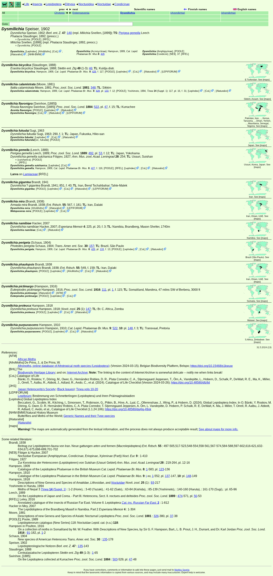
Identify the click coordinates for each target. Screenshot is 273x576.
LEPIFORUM (169, 71)
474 (180, 496)
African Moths (27, 359)
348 (93, 87)
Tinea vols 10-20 (87, 389)
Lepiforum (24, 395)
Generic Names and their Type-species (89, 415)
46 (90, 68)
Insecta (37, 4)
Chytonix (59, 12)
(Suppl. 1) (157, 90)
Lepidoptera (53, 4)
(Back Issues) (66, 389)
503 (115, 559)
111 (104, 289)
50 (195, 496)
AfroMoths (44, 51)
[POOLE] (36, 39)
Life (26, 4)
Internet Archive (77, 372)
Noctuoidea (86, 4)
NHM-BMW (35, 54)
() (177, 12)
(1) (72, 309)
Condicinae (122, 4)
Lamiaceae (30, 174)
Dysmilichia (127, 12)
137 (167, 476)
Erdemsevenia (80, 12)
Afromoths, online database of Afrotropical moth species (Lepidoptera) (63, 365)
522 (96, 106)
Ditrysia (70, 4)
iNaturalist (16, 54)
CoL (55, 51)
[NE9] (173, 54)
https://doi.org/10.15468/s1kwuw (211, 365)
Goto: (5, 24)
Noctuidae (104, 4)
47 (106, 106)
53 (100, 153)
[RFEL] (46, 39)
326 (156, 516)
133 (106, 90)
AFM (59, 293)
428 (98, 90)
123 (161, 469)
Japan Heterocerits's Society (36, 389)
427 (93, 168)
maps (266, 79)
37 (171, 516)
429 (94, 71)
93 (152, 482)
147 (88, 309)
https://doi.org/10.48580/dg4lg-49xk (128, 409)
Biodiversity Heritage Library (36, 372)
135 (104, 539)
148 (130, 328)
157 (91, 245)
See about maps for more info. (218, 429)
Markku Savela (181, 570)
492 (90, 153)
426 (103, 54)
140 (69, 32)
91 (28, 532)
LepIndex (31, 51)
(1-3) (72, 68)
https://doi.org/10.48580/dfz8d (190, 382)
